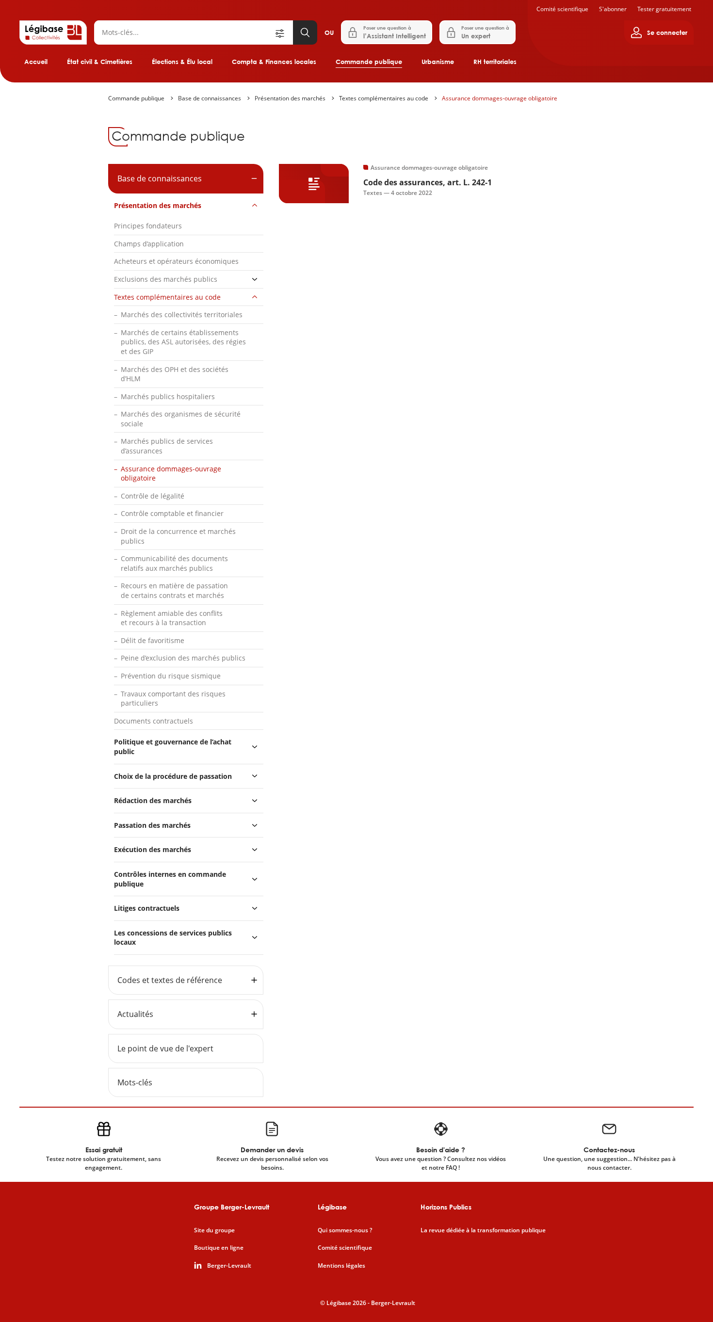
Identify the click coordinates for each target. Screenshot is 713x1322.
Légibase (332, 1207)
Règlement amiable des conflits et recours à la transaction (172, 618)
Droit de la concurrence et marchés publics (178, 536)
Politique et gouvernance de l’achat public (172, 746)
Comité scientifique (562, 9)
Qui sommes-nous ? (345, 1230)
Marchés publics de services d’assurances (167, 445)
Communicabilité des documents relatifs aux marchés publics (174, 563)
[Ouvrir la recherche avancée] (283, 32)
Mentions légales (341, 1266)
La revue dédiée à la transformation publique (483, 1230)
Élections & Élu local (182, 61)
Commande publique (369, 61)
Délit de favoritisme (152, 640)
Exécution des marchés (152, 849)
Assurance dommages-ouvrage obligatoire (499, 98)
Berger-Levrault (229, 1266)
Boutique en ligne (218, 1248)
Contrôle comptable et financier (172, 513)
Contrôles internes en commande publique (170, 879)
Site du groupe (214, 1230)
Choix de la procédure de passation (173, 776)
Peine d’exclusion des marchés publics (183, 657)
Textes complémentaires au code (383, 98)
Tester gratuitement (664, 9)
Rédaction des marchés (153, 800)
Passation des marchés (152, 825)
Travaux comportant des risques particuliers (173, 698)
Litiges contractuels (146, 908)
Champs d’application (149, 243)
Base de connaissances (209, 98)
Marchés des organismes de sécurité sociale (181, 418)
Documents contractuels (153, 720)
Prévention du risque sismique (171, 675)
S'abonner (613, 9)
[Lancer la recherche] (305, 32)
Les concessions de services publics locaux (173, 937)
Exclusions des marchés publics (165, 279)
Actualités (135, 1014)
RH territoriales (495, 61)
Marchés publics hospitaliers (168, 396)
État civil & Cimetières (99, 61)
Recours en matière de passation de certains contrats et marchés (174, 590)
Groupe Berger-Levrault (231, 1207)
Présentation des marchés (290, 98)
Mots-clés (134, 1082)
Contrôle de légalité (152, 495)
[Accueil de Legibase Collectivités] (53, 32)
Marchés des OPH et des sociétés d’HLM (174, 374)
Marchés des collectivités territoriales (182, 314)
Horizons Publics (446, 1207)
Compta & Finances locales (274, 61)
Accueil (36, 61)
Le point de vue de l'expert (165, 1048)
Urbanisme (437, 61)
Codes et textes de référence (169, 980)
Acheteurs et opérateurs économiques (176, 261)
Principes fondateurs (148, 225)
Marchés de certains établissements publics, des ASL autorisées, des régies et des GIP (183, 342)
